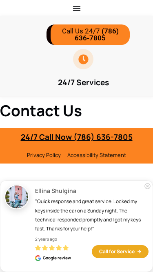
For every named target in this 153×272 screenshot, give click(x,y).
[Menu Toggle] (77, 8)
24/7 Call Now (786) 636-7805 (77, 137)
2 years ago (46, 239)
